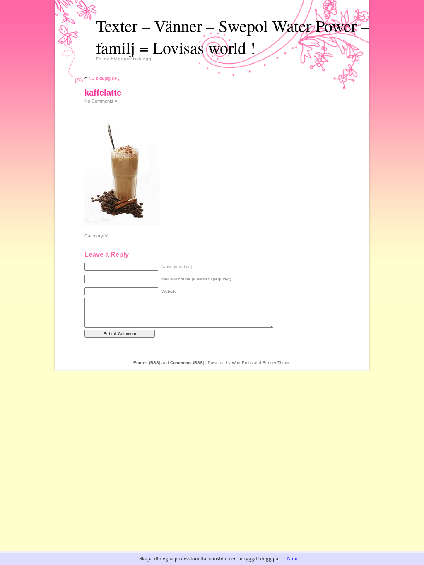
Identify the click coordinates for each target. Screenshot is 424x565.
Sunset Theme (277, 362)
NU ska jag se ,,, (105, 78)
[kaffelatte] (122, 224)
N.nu (292, 558)
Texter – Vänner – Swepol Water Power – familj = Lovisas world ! (232, 36)
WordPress (242, 362)
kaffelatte (102, 92)
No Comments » (100, 100)
